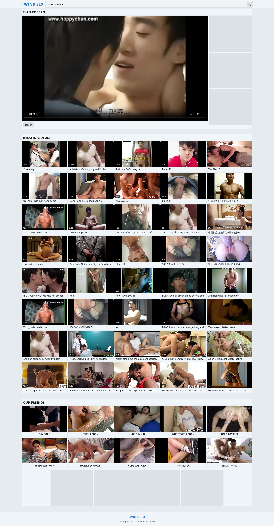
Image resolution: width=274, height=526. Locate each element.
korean (28, 124)
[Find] (249, 4)
